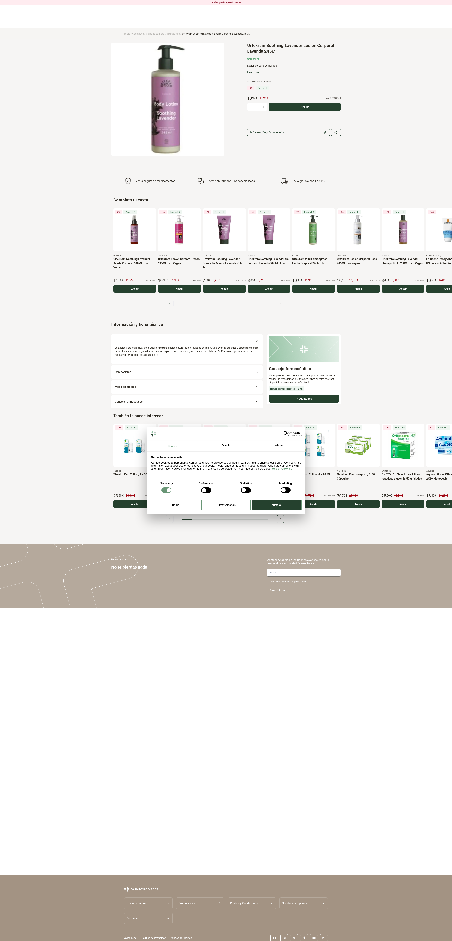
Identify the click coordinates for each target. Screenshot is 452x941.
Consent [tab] (173, 445)
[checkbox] (268, 581)
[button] (200, 903)
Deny (175, 504)
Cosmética (138, 33)
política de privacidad (294, 581)
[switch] (206, 490)
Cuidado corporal (155, 33)
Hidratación (173, 33)
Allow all (276, 504)
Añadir (135, 288)
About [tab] (279, 445)
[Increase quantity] (263, 107)
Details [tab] (226, 445)
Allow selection (226, 504)
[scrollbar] (225, 304)
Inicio (127, 33)
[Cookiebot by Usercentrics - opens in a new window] (286, 433)
